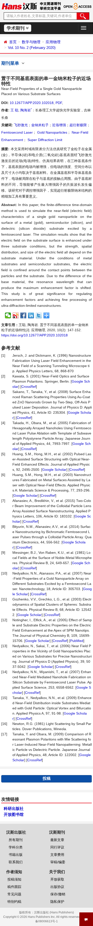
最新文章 (57, 840)
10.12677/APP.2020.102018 (32, 103)
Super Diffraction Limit (44, 140)
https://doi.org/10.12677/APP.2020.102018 (34, 335)
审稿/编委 (57, 862)
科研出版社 (14, 808)
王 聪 (14, 110)
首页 (13, 42)
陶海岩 (26, 110)
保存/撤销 (57, 894)
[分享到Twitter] (39, 315)
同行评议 (57, 847)
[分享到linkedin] (31, 315)
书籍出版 (16, 855)
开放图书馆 (14, 814)
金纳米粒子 (40, 125)
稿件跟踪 (14, 887)
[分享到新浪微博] (16, 315)
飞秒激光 (21, 125)
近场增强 (59, 125)
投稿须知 (14, 879)
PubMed (76, 641)
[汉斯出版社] (19, 6)
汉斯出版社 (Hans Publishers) (54, 912)
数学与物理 (31, 42)
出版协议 (57, 887)
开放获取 (57, 879)
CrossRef (28, 387)
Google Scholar (54, 470)
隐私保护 (57, 902)
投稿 (47, 778)
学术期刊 (16, 28)
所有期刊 (16, 840)
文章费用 (57, 855)
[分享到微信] (8, 315)
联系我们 (16, 862)
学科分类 (16, 847)
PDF (59, 103)
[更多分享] (46, 315)
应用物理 (53, 42)
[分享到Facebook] (23, 315)
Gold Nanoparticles (51, 132)
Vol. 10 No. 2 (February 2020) (32, 47)
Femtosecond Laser (17, 132)
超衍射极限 (78, 125)
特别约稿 (14, 902)
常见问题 (14, 894)
